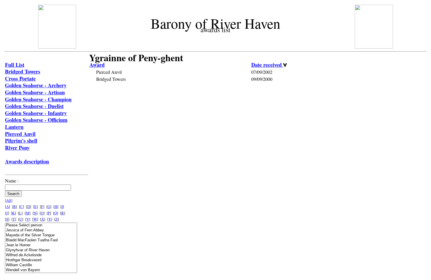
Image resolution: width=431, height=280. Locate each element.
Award (97, 65)
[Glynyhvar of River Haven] (41, 250)
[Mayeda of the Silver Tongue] (41, 235)
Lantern (14, 127)
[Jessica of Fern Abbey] (41, 230)
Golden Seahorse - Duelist (34, 106)
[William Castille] (41, 265)
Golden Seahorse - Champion (38, 99)
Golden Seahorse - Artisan (35, 92)
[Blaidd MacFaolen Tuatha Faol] (41, 240)
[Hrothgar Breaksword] (41, 260)
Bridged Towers (22, 71)
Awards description (27, 161)
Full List (14, 65)
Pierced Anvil (20, 134)
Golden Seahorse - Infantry (36, 113)
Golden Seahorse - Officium (36, 120)
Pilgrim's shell (21, 140)
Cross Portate (20, 78)
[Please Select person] (41, 225)
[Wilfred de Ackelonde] (41, 255)
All (8, 200)
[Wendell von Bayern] (41, 270)
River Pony (17, 147)
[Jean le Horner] (41, 245)
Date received (267, 65)
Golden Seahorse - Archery (36, 85)
